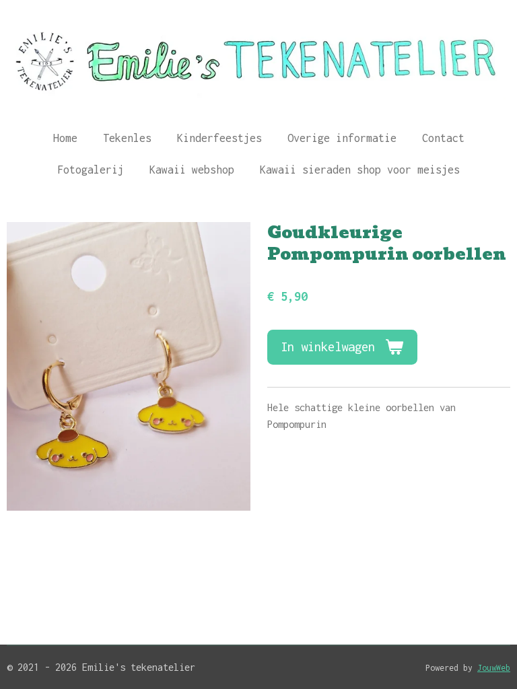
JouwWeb (493, 668)
